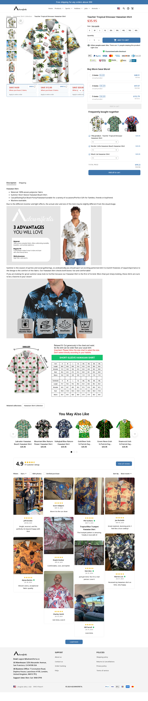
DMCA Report (38, 687)
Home (9, 16)
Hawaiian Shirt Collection (22, 16)
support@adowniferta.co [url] (29, 659)
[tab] (71, 452)
